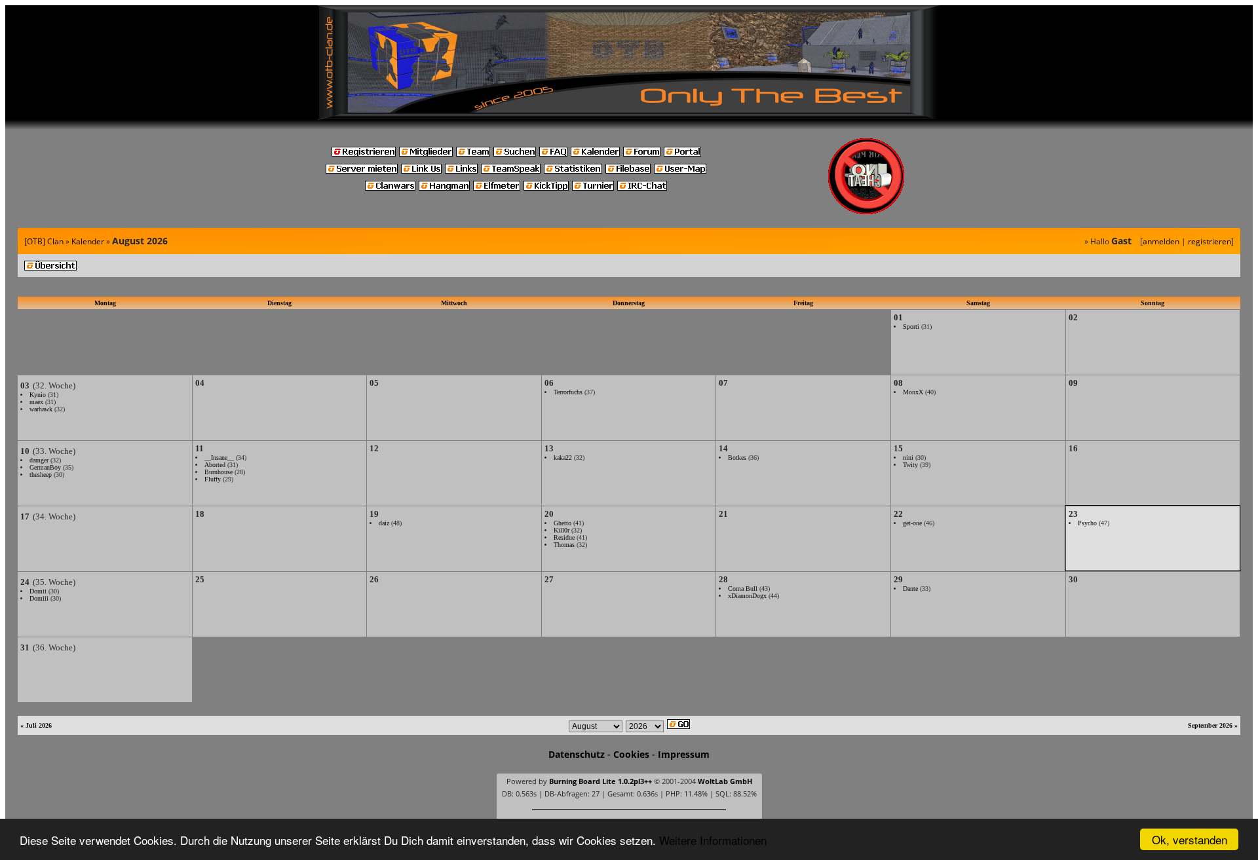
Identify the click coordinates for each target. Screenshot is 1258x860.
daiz (384, 523)
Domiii (38, 598)
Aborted (214, 464)
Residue (564, 537)
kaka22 (563, 457)
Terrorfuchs (568, 392)
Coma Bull (742, 588)
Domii (38, 591)
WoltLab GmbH (725, 781)
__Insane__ (219, 457)
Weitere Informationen (713, 840)
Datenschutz (576, 754)
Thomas (564, 544)
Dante (910, 588)
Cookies (631, 754)
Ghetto (562, 523)
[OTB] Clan (44, 241)
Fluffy (212, 479)
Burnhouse (218, 472)
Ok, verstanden (1189, 839)
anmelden (1161, 241)
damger (38, 460)
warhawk (40, 409)
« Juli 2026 (36, 725)
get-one (912, 523)
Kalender (87, 241)
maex (36, 401)
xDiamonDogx (747, 595)
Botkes (737, 457)
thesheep (40, 474)
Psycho (1087, 523)
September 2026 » (1213, 725)
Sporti (911, 326)
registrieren (1209, 241)
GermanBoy (45, 467)
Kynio (37, 394)
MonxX (913, 392)
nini (908, 457)
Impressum (684, 754)
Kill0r (561, 530)
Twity (910, 464)
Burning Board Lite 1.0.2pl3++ (600, 781)
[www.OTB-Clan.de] (629, 61)
